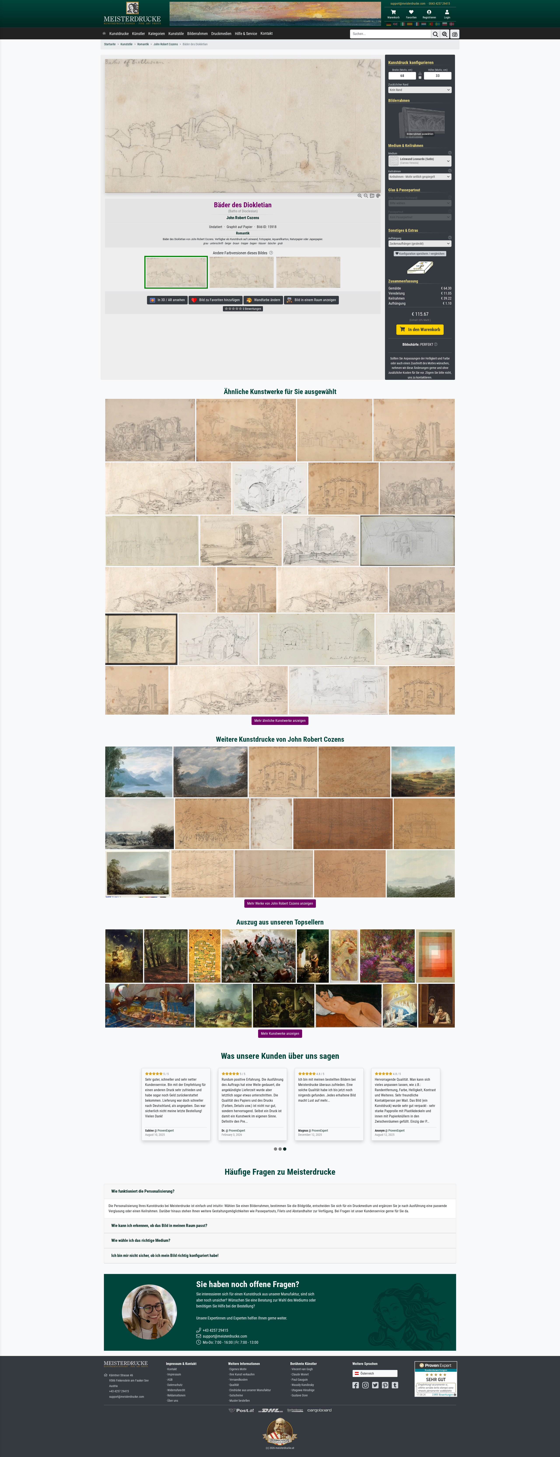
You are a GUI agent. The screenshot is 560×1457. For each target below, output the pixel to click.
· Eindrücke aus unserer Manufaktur (249, 1390)
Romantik (143, 44)
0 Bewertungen (251, 309)
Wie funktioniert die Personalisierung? (143, 1191)
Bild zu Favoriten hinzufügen (218, 300)
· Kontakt (171, 1369)
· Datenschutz (174, 1385)
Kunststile (176, 33)
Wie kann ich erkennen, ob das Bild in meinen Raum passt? (159, 1225)
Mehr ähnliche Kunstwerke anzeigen (280, 721)
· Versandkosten (238, 1380)
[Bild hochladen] (454, 34)
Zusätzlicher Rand (398, 84)
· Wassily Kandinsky (302, 1385)
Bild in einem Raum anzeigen (314, 300)
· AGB (169, 1380)
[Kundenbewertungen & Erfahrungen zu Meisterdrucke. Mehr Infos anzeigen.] (436, 1379)
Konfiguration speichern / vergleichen (421, 253)
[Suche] (435, 34)
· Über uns (172, 1401)
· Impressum (173, 1374)
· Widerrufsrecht (175, 1390)
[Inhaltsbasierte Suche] (444, 34)
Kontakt (267, 33)
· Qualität (233, 1385)
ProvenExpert (155, 1130)
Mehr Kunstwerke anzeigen (280, 1033)
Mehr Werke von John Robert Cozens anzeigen (280, 903)
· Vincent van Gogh (301, 1369)
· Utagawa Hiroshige (302, 1390)
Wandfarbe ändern (266, 300)
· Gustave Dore (299, 1395)
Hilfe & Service (246, 33)
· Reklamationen (176, 1395)
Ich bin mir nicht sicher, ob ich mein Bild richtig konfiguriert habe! (165, 1255)
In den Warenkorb (422, 329)
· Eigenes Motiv (237, 1369)
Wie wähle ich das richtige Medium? (140, 1240)
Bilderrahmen (197, 33)
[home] (104, 34)
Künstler (138, 33)
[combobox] (420, 90)
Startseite (110, 44)
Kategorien (156, 33)
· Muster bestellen (239, 1401)
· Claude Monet (299, 1374)
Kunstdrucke (119, 33)
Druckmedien (221, 33)
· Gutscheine (235, 1395)
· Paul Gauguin (299, 1380)
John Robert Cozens (166, 44)
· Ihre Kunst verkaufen (241, 1374)
